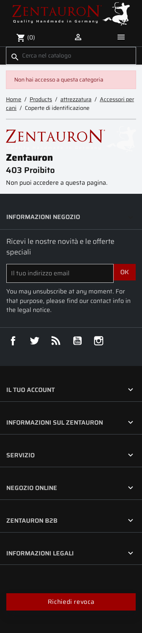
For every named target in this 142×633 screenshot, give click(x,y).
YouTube (77, 340)
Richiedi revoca (71, 602)
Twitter (34, 340)
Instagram (98, 340)
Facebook (13, 340)
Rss (56, 340)
